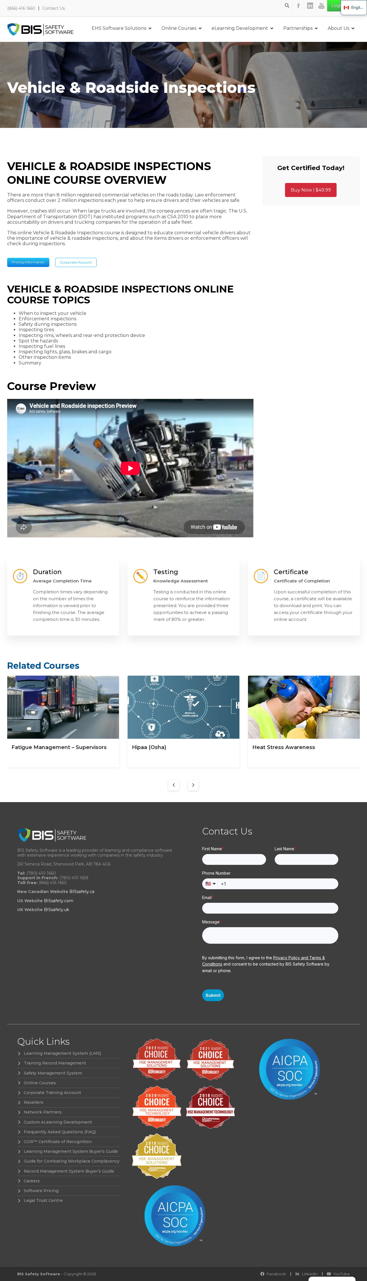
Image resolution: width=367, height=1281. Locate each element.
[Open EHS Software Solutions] (150, 28)
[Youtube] (321, 5)
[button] (173, 785)
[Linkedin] (310, 5)
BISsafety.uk (56, 909)
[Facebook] (298, 5)
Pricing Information (28, 262)
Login (337, 5)
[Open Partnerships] (316, 28)
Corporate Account (76, 262)
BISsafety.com (58, 900)
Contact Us (53, 8)
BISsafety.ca (81, 891)
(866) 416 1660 (21, 8)
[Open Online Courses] (200, 28)
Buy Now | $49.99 (311, 190)
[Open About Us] (353, 28)
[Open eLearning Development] (272, 28)
